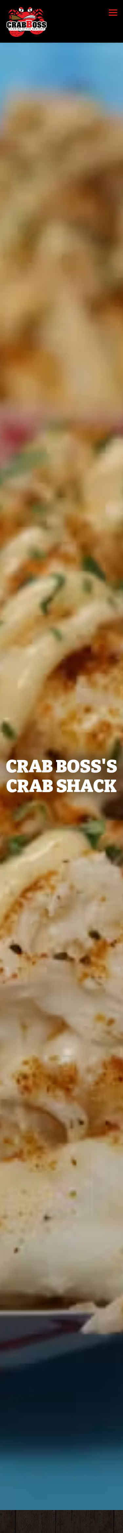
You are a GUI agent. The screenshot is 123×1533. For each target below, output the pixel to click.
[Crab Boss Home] (27, 21)
